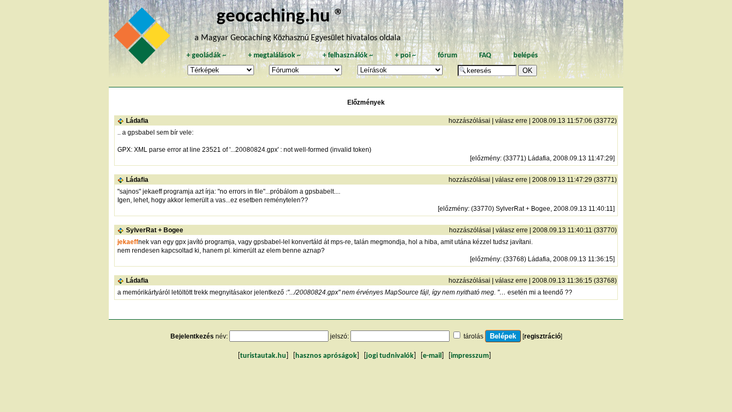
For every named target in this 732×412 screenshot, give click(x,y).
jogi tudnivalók (390, 355)
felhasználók (348, 55)
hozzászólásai (469, 120)
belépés (525, 55)
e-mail (432, 355)
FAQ (485, 55)
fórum (447, 55)
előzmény (486, 158)
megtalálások (274, 55)
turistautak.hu (263, 355)
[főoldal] (143, 38)
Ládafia (137, 120)
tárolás (473, 336)
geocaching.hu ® (280, 17)
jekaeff (127, 242)
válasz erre (511, 120)
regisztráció (542, 336)
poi (405, 55)
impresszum (470, 355)
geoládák (206, 55)
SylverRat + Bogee (154, 230)
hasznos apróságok (326, 355)
